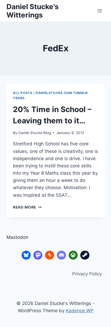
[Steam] (85, 255)
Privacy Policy (87, 273)
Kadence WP (79, 310)
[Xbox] (73, 255)
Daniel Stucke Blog (34, 133)
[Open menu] (100, 10)
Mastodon (17, 237)
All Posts (22, 93)
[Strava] (50, 255)
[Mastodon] (38, 255)
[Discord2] (61, 255)
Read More (27, 207)
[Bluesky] (26, 255)
